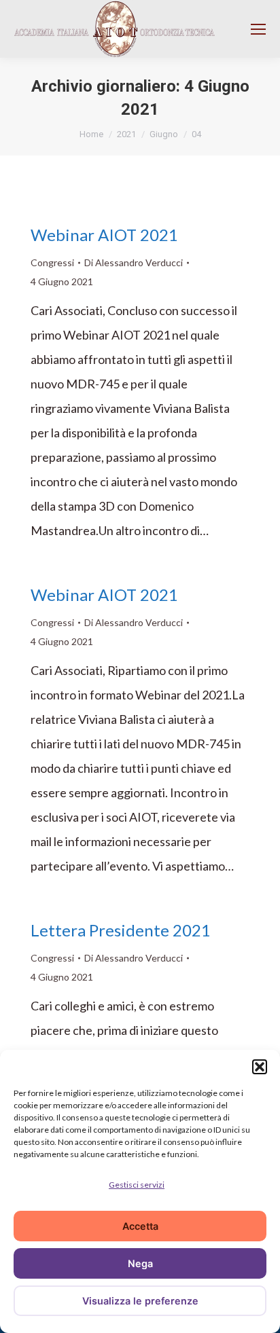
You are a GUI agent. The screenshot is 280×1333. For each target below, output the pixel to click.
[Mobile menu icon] (258, 29)
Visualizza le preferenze (140, 1301)
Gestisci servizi (136, 1185)
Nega (140, 1263)
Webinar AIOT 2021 (104, 234)
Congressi (52, 262)
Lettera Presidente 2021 (121, 930)
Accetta (140, 1226)
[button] (259, 1067)
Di (133, 262)
